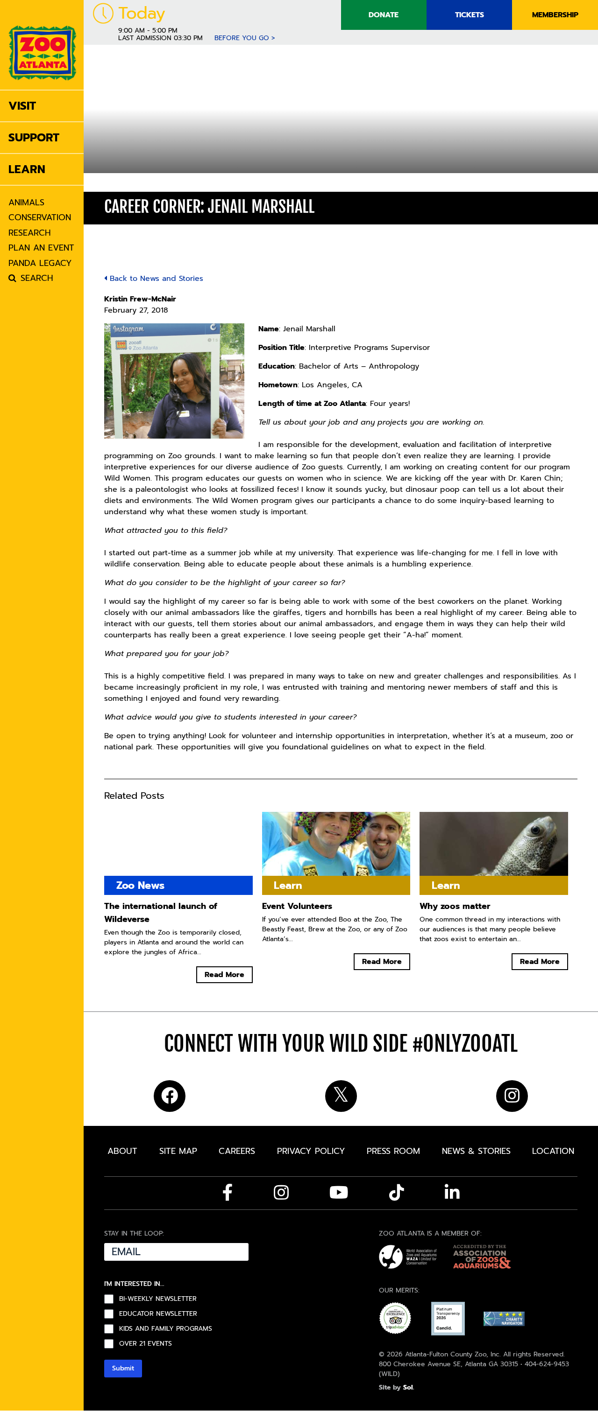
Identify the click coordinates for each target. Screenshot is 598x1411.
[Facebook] (227, 1192)
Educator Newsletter (158, 1314)
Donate (384, 15)
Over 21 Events (145, 1343)
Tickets (469, 15)
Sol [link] (408, 1387)
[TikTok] (396, 1192)
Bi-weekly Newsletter (158, 1299)
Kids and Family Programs (165, 1329)
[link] (42, 45)
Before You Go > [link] (244, 38)
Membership (555, 15)
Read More (224, 974)
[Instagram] (281, 1192)
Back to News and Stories (155, 278)
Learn (118, 182)
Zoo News (140, 885)
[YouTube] (339, 1192)
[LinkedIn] (452, 1192)
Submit (123, 1368)
